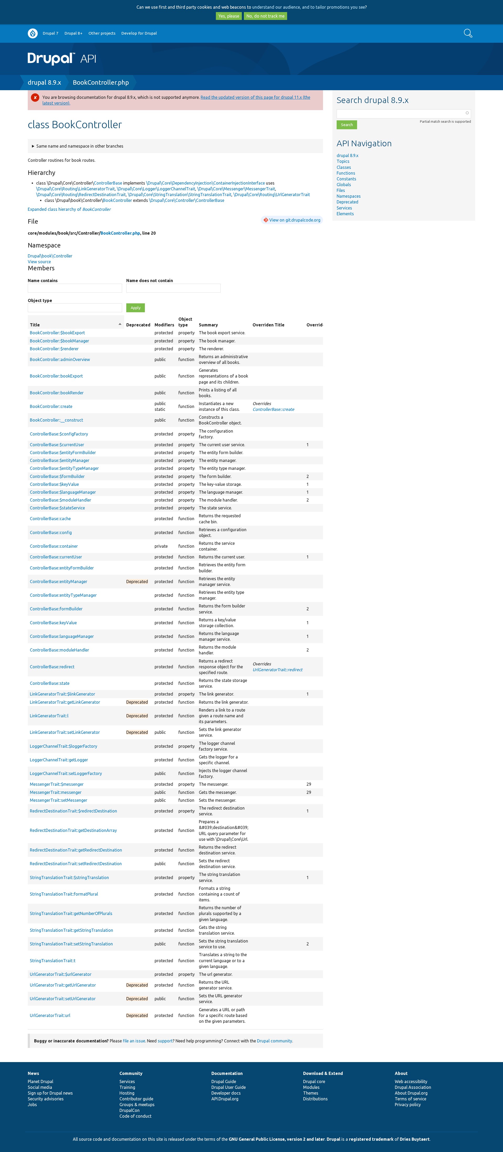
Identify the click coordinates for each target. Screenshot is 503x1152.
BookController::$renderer (54, 348)
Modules (311, 1087)
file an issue (134, 1040)
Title (76, 325)
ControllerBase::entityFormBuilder (62, 568)
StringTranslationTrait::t (52, 960)
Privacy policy (408, 1104)
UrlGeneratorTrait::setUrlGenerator (63, 998)
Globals (344, 184)
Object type (40, 300)
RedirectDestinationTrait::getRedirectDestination (76, 850)
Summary (208, 324)
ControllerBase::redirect (52, 666)
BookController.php (101, 82)
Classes (344, 167)
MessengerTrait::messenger (55, 792)
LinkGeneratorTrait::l (49, 715)
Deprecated (347, 202)
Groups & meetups (137, 1104)
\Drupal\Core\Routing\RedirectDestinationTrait (81, 194)
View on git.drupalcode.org (294, 220)
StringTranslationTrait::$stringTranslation (69, 877)
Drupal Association (413, 1087)
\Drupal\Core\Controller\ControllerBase (186, 200)
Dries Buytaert (415, 1139)
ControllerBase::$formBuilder (57, 476)
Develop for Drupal (139, 33)
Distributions (315, 1098)
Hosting (126, 1093)
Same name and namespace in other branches (79, 146)
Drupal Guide (223, 1081)
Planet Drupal (40, 1081)
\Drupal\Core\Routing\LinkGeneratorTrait (75, 188)
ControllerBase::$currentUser (57, 444)
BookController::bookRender (57, 392)
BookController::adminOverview (60, 359)
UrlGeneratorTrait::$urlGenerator (60, 974)
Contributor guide (136, 1098)
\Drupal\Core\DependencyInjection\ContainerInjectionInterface (205, 183)
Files (341, 190)
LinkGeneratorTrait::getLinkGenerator (65, 702)
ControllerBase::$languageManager (63, 492)
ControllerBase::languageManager (62, 636)
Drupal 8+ (73, 33)
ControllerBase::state (49, 683)
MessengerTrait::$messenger (57, 784)
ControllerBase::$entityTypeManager (64, 468)
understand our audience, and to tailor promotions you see (308, 7)
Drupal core (314, 1081)
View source (39, 261)
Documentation (227, 1073)
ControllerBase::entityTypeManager (63, 595)
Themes (310, 1093)
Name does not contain (149, 280)
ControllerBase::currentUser (56, 557)
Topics (343, 161)
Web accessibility (411, 1081)
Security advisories (46, 1098)
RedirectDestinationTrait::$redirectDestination (73, 811)
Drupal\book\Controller (50, 256)
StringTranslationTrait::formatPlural (64, 894)
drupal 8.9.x (44, 82)
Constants (346, 178)
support (165, 1040)
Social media (40, 1087)
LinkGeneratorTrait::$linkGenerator (62, 694)
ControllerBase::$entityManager (59, 460)
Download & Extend (323, 1073)
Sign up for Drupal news (50, 1093)
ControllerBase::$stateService (57, 507)
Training (127, 1087)
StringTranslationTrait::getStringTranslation (71, 930)
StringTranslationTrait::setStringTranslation (71, 943)
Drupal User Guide (228, 1087)
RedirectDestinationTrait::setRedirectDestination (76, 863)
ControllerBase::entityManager (58, 581)
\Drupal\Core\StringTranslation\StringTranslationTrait (179, 194)
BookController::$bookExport (57, 332)
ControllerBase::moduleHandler (59, 650)
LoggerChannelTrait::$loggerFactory (63, 746)
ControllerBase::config (51, 532)
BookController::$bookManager (59, 340)
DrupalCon (129, 1110)
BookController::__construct (56, 420)
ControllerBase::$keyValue (54, 484)
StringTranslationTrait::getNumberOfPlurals (71, 913)
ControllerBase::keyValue (53, 622)
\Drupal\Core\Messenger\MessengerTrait (236, 188)
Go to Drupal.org (33, 33)
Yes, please (228, 16)
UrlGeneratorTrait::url (50, 1015)
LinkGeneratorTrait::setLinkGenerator (65, 732)
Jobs (32, 1104)
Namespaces (349, 196)
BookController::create (51, 406)
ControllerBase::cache (50, 518)
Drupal (333, 1139)
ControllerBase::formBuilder (56, 608)
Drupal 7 (50, 33)
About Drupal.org (411, 1093)
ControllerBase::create (273, 409)
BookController (117, 200)
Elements (345, 213)
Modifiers (164, 324)
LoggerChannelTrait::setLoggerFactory (66, 773)
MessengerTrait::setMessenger (58, 800)
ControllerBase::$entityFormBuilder (63, 452)
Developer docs (226, 1093)
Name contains (43, 280)
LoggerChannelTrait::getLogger (59, 759)
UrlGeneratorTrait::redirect (277, 669)
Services (344, 208)
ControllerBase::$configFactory (59, 434)
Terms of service (410, 1098)
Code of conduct (135, 1116)
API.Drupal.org (224, 1098)
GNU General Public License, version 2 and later (277, 1139)
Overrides (317, 324)
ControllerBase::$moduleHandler (60, 500)
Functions (346, 173)
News (33, 1073)
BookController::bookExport (56, 376)
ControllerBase (108, 183)
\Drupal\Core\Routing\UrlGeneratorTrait (271, 194)
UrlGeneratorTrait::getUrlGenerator (63, 985)
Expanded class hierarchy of (69, 209)
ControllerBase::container (54, 546)
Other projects (102, 33)
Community (131, 1073)
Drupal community (274, 1040)
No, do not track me (266, 16)
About (401, 1073)
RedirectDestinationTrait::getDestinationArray (73, 830)
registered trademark (371, 1139)
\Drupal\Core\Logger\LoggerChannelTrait (156, 188)
